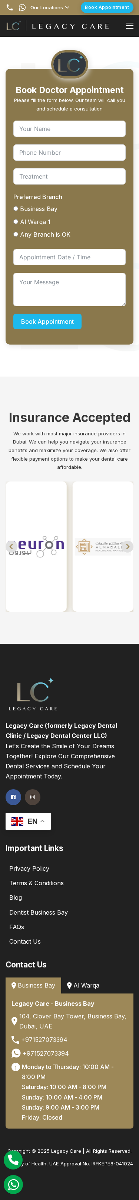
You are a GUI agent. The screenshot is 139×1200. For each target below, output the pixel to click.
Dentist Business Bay (38, 912)
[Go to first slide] (127, 547)
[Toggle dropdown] (67, 7)
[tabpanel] (69, 1061)
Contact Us (25, 941)
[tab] (33, 985)
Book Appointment (107, 7)
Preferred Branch (37, 197)
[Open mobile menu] (129, 26)
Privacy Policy (29, 868)
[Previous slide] (11, 547)
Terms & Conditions (36, 883)
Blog (15, 897)
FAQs (16, 927)
